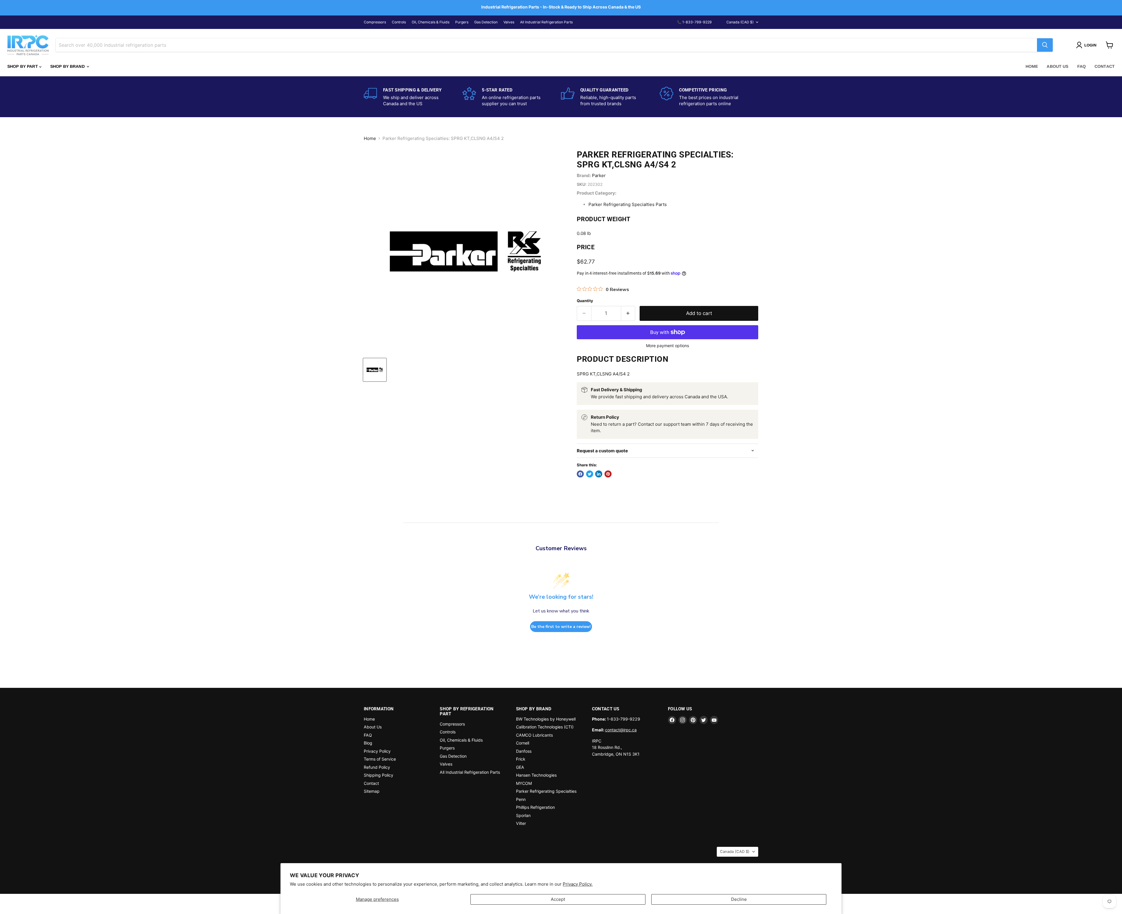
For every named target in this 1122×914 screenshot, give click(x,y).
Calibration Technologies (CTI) (545, 726)
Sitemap (372, 791)
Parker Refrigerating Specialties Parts (627, 204)
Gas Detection (486, 22)
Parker (599, 175)
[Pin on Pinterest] (608, 473)
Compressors (375, 22)
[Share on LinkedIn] (598, 473)
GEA (520, 767)
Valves (508, 22)
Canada (740, 22)
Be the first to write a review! (561, 626)
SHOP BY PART (23, 66)
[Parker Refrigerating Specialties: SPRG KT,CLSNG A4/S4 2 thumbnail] (374, 369)
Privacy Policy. (578, 884)
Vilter (521, 823)
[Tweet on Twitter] (589, 473)
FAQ (1081, 66)
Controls (399, 22)
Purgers (461, 22)
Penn (521, 799)
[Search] (1045, 45)
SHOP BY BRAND (68, 66)
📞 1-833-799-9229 (694, 22)
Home (1032, 66)
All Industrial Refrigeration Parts (546, 22)
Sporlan (523, 815)
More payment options (667, 345)
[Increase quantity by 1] (628, 313)
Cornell (522, 742)
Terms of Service (380, 759)
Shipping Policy (378, 775)
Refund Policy (377, 767)
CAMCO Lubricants (534, 735)
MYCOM (524, 783)
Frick (520, 759)
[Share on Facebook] (580, 473)
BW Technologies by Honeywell (546, 718)
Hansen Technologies (536, 775)
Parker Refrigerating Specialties (546, 791)
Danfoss (523, 751)
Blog (368, 742)
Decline (739, 899)
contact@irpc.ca (621, 729)
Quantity (585, 301)
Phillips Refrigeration (535, 807)
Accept (558, 899)
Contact (1105, 66)
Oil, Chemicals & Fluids (430, 22)
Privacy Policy (377, 751)
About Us (1057, 66)
